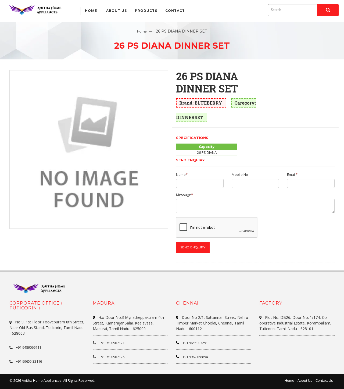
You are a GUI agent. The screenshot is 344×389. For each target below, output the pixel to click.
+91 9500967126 (111, 356)
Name (181, 174)
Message (183, 194)
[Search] (328, 10)
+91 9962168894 (195, 356)
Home (141, 31)
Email (291, 174)
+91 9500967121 (111, 342)
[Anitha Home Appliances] (37, 10)
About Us (305, 380)
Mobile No (240, 174)
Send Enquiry (192, 247)
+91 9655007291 (195, 342)
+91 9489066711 (28, 347)
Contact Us (324, 380)
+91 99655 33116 (29, 361)
